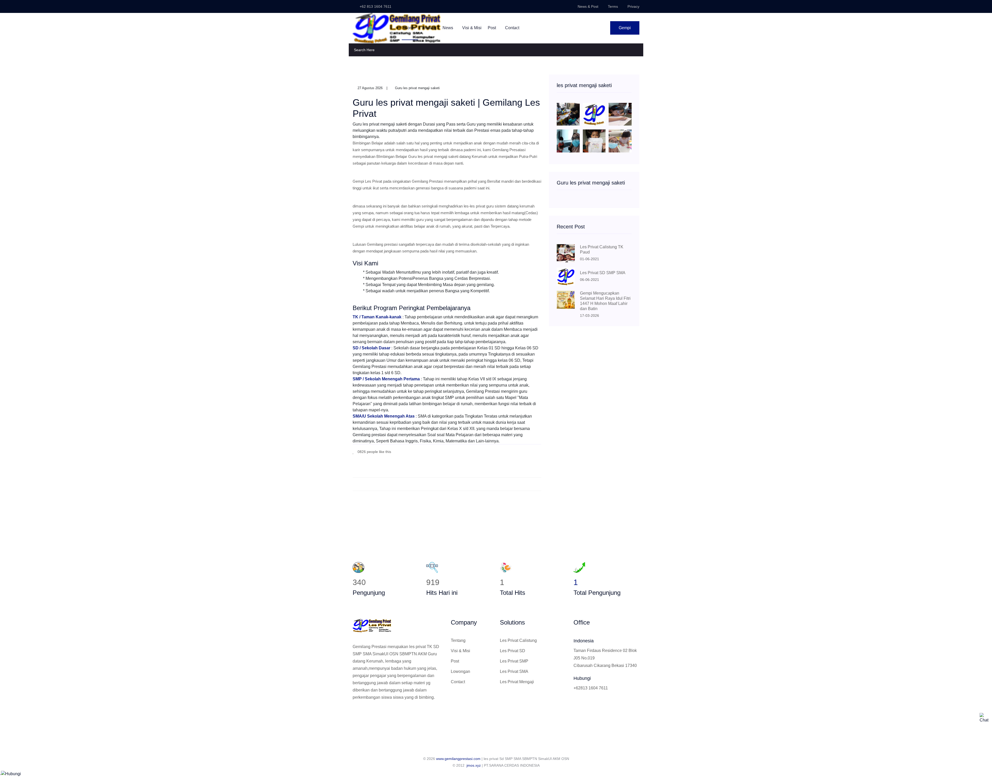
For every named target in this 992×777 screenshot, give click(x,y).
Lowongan (460, 671)
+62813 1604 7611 (591, 688)
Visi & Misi (472, 28)
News (448, 28)
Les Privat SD (512, 651)
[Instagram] (371, 714)
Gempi (625, 28)
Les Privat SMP (514, 661)
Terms (613, 6)
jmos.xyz (474, 765)
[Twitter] (363, 714)
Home (409, 28)
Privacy (633, 6)
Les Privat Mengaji (517, 682)
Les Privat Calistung (518, 640)
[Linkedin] (380, 714)
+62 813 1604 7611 (375, 6)
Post (492, 28)
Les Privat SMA (514, 671)
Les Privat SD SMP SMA (602, 273)
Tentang (429, 28)
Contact (512, 28)
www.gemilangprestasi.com (458, 759)
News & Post (588, 6)
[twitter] (524, 451)
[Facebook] (516, 451)
